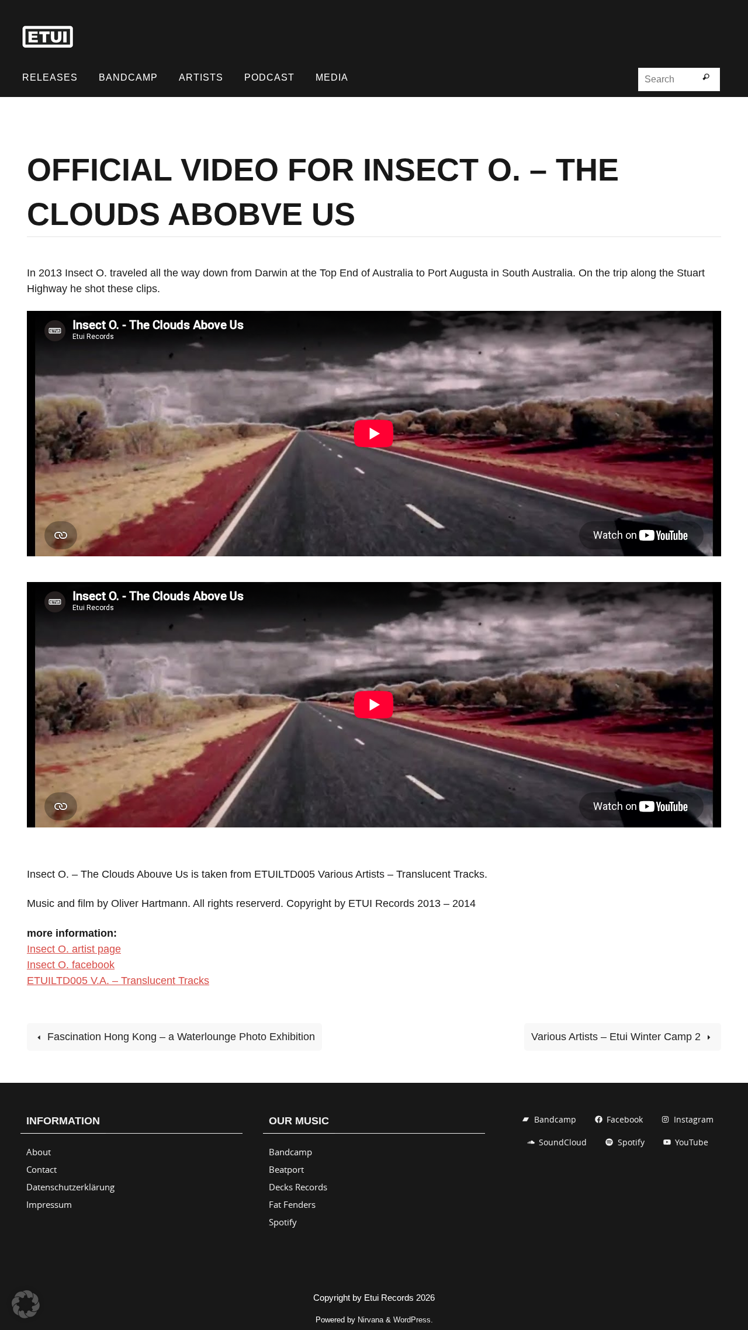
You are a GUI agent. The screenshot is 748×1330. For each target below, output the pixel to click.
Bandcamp (290, 1152)
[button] (25, 1304)
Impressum (49, 1204)
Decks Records (298, 1187)
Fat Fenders (292, 1204)
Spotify (283, 1222)
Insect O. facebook (71, 965)
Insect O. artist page (74, 949)
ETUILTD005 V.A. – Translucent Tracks (118, 980)
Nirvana (370, 1319)
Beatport (286, 1169)
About (38, 1152)
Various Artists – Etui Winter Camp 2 (617, 1036)
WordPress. (413, 1319)
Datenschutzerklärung (70, 1187)
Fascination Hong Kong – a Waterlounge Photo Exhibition (179, 1036)
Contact (41, 1169)
